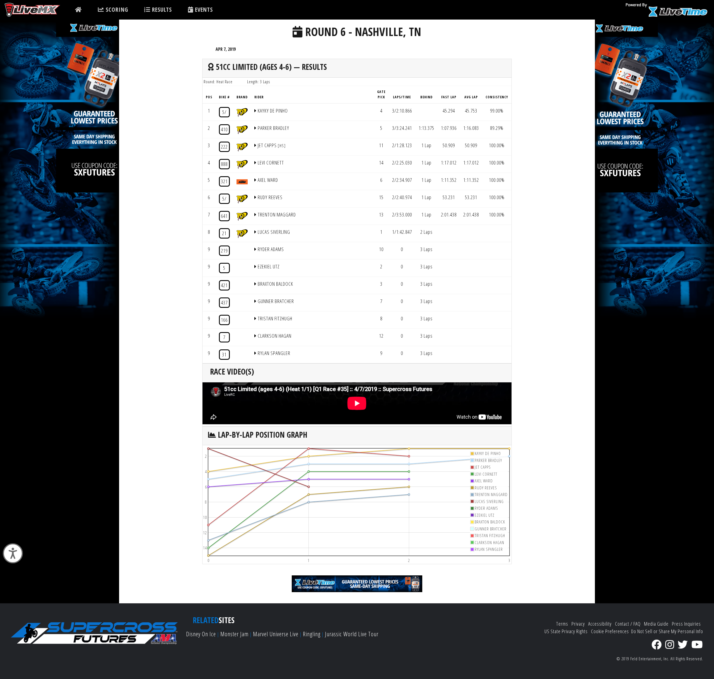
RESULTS (161, 9)
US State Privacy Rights (566, 631)
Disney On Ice (201, 634)
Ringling (311, 634)
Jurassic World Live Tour (351, 634)
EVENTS (203, 9)
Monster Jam (234, 634)
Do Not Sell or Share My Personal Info (667, 631)
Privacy (578, 623)
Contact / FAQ (628, 623)
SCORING (116, 9)
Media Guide (656, 623)
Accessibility (600, 623)
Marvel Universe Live (275, 634)
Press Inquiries (686, 623)
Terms (562, 623)
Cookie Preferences (610, 631)
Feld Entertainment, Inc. (649, 658)
